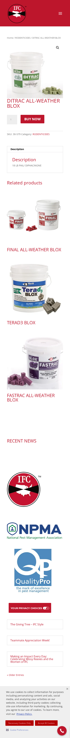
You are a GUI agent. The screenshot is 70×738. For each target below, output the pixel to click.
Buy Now (32, 119)
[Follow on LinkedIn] (38, 429)
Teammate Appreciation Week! (30, 640)
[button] (17, 730)
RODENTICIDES (22, 37)
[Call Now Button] (62, 730)
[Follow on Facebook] (31, 429)
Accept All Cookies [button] (46, 723)
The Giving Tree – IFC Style (26, 624)
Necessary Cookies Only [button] (19, 723)
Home (10, 37)
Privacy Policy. (24, 714)
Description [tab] (17, 149)
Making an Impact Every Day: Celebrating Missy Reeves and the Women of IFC (31, 659)
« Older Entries (15, 675)
